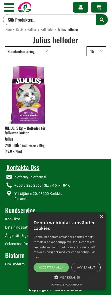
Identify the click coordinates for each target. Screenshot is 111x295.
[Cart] (99, 7)
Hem (8, 29)
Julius (9, 139)
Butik (19, 29)
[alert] (67, 251)
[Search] (102, 19)
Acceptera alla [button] (51, 267)
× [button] (101, 217)
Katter (32, 29)
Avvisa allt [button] (86, 267)
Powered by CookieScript (67, 284)
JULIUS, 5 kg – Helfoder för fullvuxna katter (25, 130)
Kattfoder (47, 29)
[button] (9, 7)
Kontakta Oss (22, 167)
